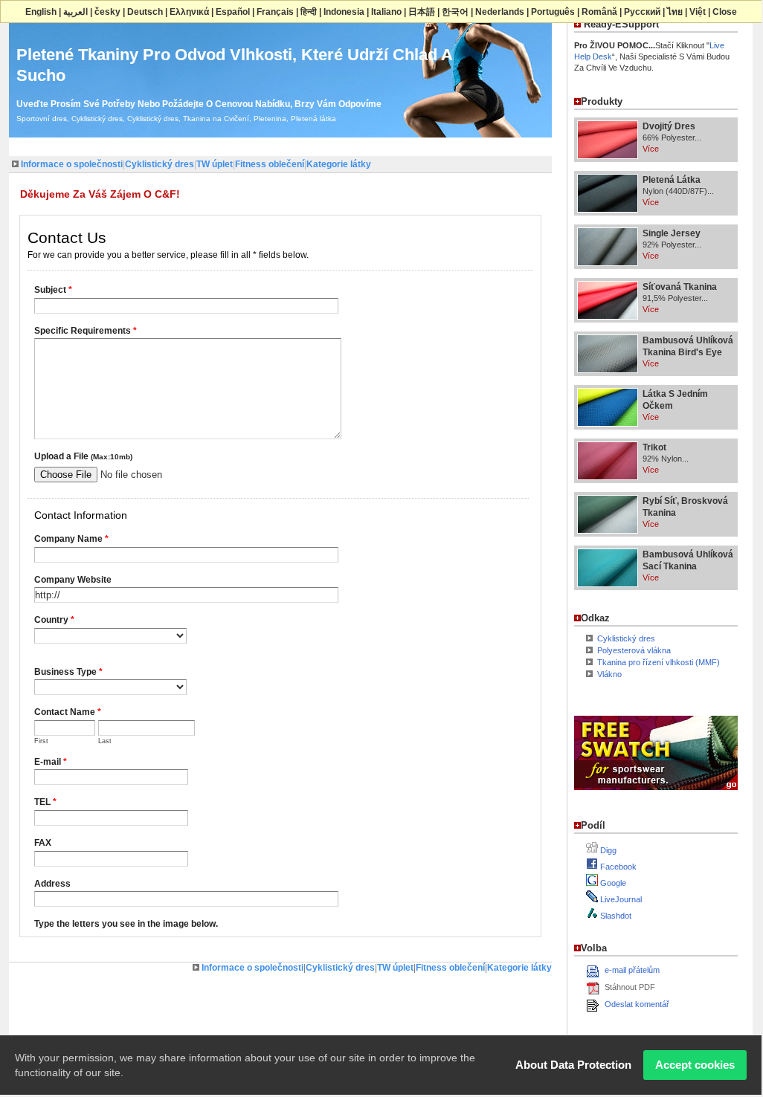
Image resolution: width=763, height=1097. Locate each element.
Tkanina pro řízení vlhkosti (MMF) (658, 662)
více (651, 148)
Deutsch (145, 12)
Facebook (617, 866)
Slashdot (614, 915)
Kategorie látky (338, 164)
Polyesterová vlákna (634, 650)
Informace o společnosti (72, 164)
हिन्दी (308, 12)
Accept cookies (695, 1064)
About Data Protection (573, 1064)
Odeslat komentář (637, 1004)
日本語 (421, 12)
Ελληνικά (189, 12)
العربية (75, 12)
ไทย (675, 12)
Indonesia (343, 12)
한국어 (455, 12)
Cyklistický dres (159, 164)
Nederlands (499, 12)
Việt (697, 12)
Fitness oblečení (269, 164)
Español (233, 12)
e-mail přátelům (632, 969)
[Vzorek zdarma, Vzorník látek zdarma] (656, 793)
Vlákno (609, 674)
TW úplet (214, 164)
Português (553, 12)
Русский (642, 12)
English (41, 12)
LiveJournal (620, 899)
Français (275, 12)
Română (599, 12)
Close (724, 12)
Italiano (386, 12)
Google (612, 882)
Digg (607, 850)
